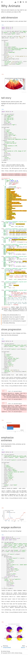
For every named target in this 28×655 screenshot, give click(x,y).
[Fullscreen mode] (18, 2)
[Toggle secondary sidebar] (26, 2)
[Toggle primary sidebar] (2, 2)
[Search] (23, 2)
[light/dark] (20, 2)
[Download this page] (15, 2)
